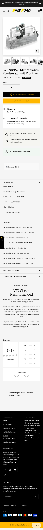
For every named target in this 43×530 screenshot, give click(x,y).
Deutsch (24, 505)
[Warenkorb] (39, 11)
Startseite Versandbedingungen (9, 437)
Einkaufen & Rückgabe (11, 270)
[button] (29, 345)
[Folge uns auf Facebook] (5, 469)
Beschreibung (8, 183)
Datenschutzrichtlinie (9, 428)
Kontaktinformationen (9, 442)
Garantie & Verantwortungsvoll (15, 276)
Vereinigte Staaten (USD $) (10, 505)
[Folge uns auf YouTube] (15, 469)
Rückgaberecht (7, 424)
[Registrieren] (35, 496)
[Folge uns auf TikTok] (5, 474)
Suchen (5, 421)
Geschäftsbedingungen (9, 432)
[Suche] (8, 11)
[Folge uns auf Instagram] (10, 469)
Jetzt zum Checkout (21, 101)
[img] (10, 355)
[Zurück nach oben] (36, 515)
